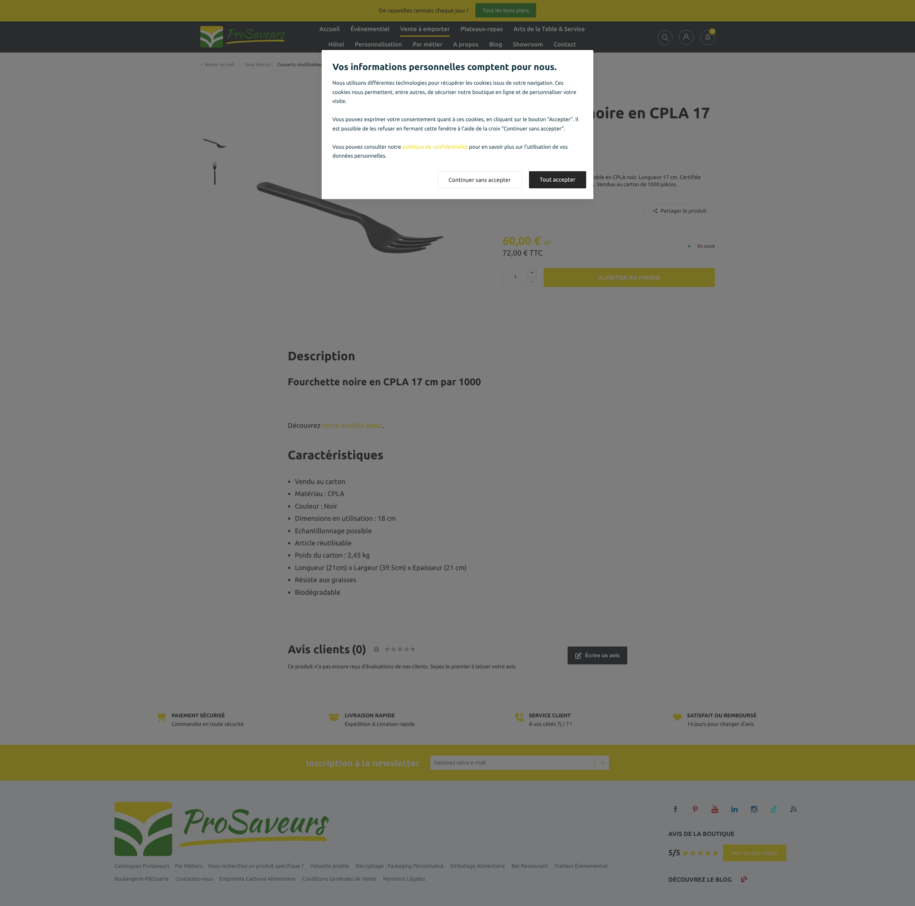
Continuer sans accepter (480, 180)
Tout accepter (557, 180)
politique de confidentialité (435, 147)
